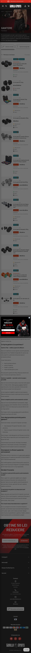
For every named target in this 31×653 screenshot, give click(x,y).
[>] (29, 1)
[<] (1, 1)
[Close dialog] (29, 317)
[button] (6, 6)
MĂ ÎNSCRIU (8, 332)
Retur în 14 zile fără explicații (17, 1)
